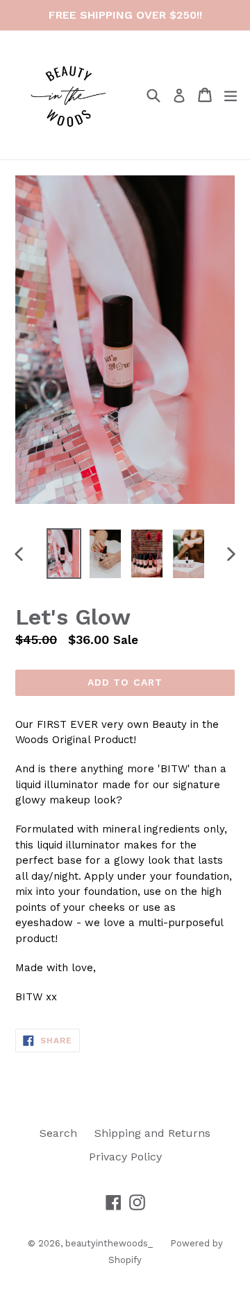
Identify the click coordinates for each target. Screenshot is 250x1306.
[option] (64, 553)
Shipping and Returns (152, 1133)
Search (58, 1133)
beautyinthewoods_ (109, 1243)
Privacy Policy (125, 1156)
